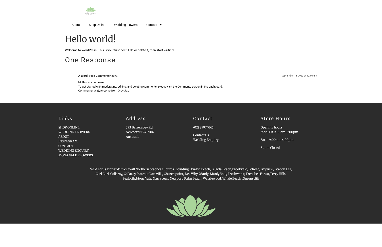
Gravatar (123, 90)
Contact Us (201, 135)
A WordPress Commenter (94, 75)
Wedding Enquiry (206, 140)
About (76, 25)
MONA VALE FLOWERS (75, 155)
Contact (151, 25)
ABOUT (63, 137)
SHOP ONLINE (69, 127)
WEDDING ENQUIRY (73, 151)
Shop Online (97, 25)
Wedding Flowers (126, 25)
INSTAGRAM (68, 141)
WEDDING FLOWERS (74, 132)
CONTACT (65, 146)
